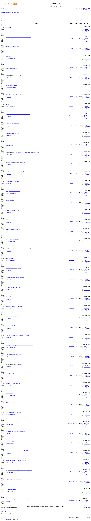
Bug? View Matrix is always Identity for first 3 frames (17, 422)
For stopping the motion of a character (14, 306)
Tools (8, 77)
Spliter (71, 491)
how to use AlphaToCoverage (12, 133)
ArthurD (71, 337)
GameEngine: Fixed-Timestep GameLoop (15, 277)
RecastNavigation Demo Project (13, 229)
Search (88, 8)
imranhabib (71, 298)
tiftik (71, 192)
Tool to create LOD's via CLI (12, 46)
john (71, 173)
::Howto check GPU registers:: (12, 181)
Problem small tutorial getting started (14, 354)
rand (71, 394)
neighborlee (71, 260)
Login (3, 8)
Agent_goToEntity (10, 296)
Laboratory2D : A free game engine (13, 479)
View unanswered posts (6, 12)
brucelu (71, 240)
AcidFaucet (71, 442)
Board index (3, 14)
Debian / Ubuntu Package (11, 85)
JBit (71, 404)
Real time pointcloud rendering (12, 210)
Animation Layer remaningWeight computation (16, 431)
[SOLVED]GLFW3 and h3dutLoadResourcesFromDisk (18, 114)
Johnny (71, 433)
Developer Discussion (12, 68)
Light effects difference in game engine (21, 498)
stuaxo (71, 86)
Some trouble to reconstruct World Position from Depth (17, 335)
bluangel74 (71, 356)
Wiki (78, 8)
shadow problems (10, 200)
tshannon (71, 288)
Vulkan (7, 104)
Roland (71, 231)
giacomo (71, 211)
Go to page (83, 507)
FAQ (83, 8)
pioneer (71, 462)
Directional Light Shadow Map (12, 123)
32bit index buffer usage (11, 142)
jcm (71, 125)
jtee (71, 317)
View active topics (15, 12)
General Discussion (11, 58)
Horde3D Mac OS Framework (12, 316)
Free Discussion (10, 405)
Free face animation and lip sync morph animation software (18, 37)
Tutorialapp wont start (10, 258)
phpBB (7, 519)
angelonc (71, 163)
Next (89, 507)
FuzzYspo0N (71, 481)
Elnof (71, 365)
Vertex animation (9, 56)
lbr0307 (71, 154)
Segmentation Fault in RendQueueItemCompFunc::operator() (19, 470)
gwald (71, 38)
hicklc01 (71, 106)
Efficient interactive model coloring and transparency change (19, 219)
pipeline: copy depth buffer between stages (22, 171)
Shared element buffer (10, 325)
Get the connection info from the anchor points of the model (26, 152)
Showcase (9, 29)
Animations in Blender (11, 489)
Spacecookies (71, 423)
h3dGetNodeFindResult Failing (12, 373)
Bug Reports (10, 145)
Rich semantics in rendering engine (13, 412)
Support (9, 97)
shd (71, 202)
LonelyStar (71, 269)
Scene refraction (9, 393)
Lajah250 (71, 115)
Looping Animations (17, 364)
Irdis (71, 77)
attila (71, 144)
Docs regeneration (17, 75)
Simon (71, 327)
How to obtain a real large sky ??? (13, 239)
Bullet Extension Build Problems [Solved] (15, 94)
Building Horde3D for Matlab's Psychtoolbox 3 (16, 162)
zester (71, 385)
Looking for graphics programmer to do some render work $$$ (19, 345)
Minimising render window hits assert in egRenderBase (17, 450)
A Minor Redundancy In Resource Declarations (16, 460)
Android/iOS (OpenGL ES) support (13, 268)
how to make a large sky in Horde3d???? (22, 248)
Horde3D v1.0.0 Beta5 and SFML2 (13, 383)
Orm (71, 471)
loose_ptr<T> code (10, 441)
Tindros (71, 452)
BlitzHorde (8, 27)
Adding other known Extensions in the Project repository (18, 65)
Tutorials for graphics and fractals (13, 402)
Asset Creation (10, 39)
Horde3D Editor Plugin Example (13, 287)
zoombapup (71, 346)
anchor (71, 135)
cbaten (71, 221)
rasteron (71, 29)
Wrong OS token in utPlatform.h (13, 191)
